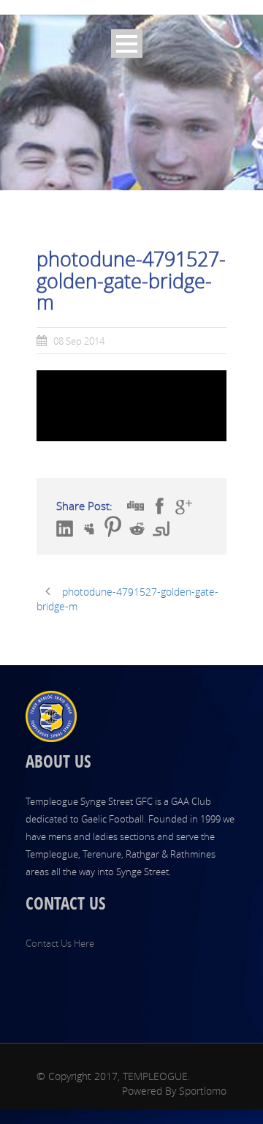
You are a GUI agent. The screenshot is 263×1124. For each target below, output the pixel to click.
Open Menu (126, 43)
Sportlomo (202, 1091)
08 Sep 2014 (78, 341)
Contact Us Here (60, 943)
